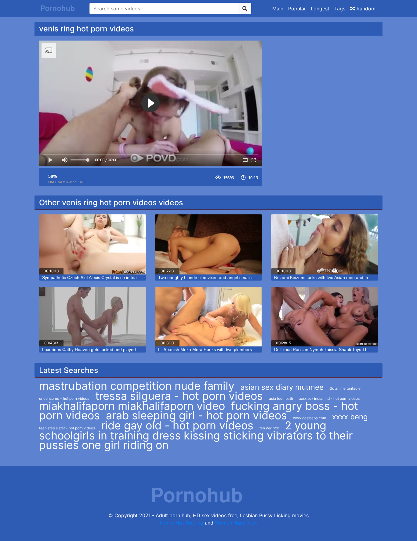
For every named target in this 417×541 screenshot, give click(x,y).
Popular (297, 8)
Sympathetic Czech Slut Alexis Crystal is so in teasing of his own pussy (110, 277)
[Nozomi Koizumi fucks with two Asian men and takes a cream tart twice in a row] (324, 244)
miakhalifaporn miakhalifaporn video (132, 406)
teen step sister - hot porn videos (67, 428)
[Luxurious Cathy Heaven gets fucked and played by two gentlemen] (92, 317)
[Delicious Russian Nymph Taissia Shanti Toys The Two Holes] (324, 317)
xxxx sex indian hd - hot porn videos (329, 398)
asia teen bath (281, 398)
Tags (339, 8)
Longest (320, 8)
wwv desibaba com (309, 418)
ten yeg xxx (269, 428)
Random (365, 8)
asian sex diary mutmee (282, 387)
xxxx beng (350, 416)
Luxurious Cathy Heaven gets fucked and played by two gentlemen (106, 349)
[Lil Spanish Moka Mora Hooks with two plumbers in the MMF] (208, 317)
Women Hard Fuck (236, 523)
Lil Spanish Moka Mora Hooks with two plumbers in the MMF (216, 349)
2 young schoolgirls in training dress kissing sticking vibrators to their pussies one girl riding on (196, 435)
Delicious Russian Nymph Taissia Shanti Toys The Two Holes (332, 349)
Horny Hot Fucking (181, 523)
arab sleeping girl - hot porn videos (196, 415)
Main (277, 8)
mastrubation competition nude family (136, 385)
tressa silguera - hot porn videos (179, 396)
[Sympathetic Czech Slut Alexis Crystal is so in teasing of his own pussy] (92, 244)
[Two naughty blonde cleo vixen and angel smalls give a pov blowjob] (208, 244)
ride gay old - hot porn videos (177, 425)
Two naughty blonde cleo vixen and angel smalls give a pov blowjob (223, 277)
